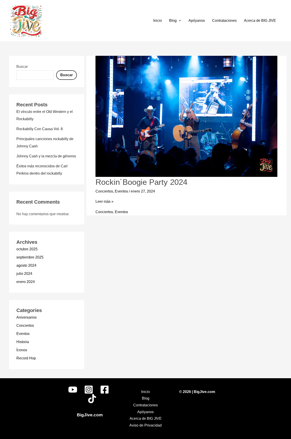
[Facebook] (104, 389)
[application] (179, 21)
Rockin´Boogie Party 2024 (141, 182)
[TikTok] (92, 398)
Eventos (23, 334)
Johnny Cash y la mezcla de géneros (46, 156)
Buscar (22, 66)
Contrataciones (224, 20)
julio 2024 (24, 274)
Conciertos (25, 325)
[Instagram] (88, 389)
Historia (22, 342)
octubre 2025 (27, 249)
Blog (173, 20)
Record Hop (26, 358)
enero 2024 (25, 282)
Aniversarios (26, 317)
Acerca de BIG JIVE (260, 20)
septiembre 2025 (29, 257)
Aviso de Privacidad (145, 425)
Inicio (157, 20)
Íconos (21, 350)
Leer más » (104, 201)
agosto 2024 (26, 265)
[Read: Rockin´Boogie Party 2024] (186, 116)
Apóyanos (196, 20)
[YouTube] (72, 389)
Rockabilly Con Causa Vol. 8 (39, 129)
